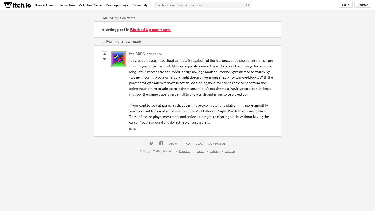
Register (363, 4)
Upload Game (92, 5)
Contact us (217, 143)
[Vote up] (105, 54)
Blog (199, 143)
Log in (345, 4)
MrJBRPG (137, 53)
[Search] (247, 5)
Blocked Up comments (150, 29)
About (174, 143)
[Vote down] (105, 59)
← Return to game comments (122, 41)
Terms (200, 151)
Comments (127, 18)
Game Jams (67, 5)
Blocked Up (110, 18)
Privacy (215, 151)
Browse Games (45, 5)
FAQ (187, 143)
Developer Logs (117, 5)
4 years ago (154, 53)
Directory (185, 151)
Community (140, 5)
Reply (132, 129)
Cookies (230, 151)
